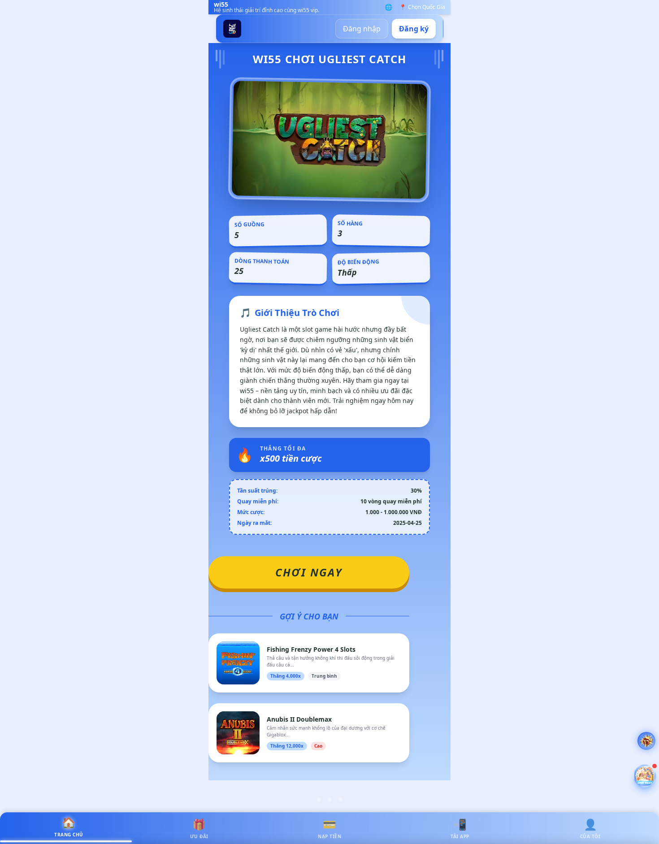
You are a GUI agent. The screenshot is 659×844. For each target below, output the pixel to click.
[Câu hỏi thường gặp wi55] (646, 741)
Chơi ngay (309, 572)
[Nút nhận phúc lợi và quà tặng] (644, 776)
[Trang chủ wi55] (232, 29)
